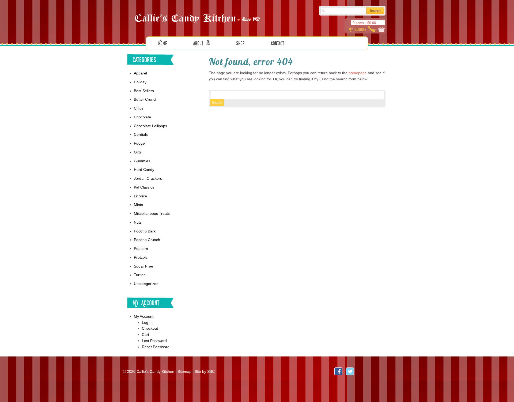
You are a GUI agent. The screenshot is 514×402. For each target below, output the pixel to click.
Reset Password (155, 347)
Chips (138, 108)
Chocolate (142, 117)
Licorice (140, 196)
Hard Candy (144, 169)
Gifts (138, 152)
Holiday (140, 82)
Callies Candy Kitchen (198, 18)
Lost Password (154, 341)
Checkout (150, 328)
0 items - (364, 23)
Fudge (139, 143)
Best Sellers (144, 91)
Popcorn (141, 248)
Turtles (139, 275)
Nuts (138, 222)
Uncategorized (146, 283)
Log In (147, 322)
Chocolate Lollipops (150, 126)
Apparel (140, 73)
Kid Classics (144, 187)
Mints (138, 204)
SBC (211, 371)
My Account (143, 316)
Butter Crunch (145, 99)
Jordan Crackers (148, 178)
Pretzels (141, 257)
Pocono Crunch (147, 240)
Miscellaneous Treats (152, 213)
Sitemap (184, 371)
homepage (358, 73)
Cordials (141, 134)
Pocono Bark (145, 231)
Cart (145, 334)
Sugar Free (143, 266)
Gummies (142, 161)
